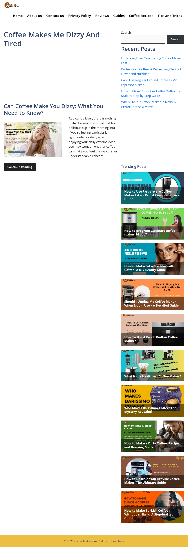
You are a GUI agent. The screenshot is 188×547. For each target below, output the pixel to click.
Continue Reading (19, 167)
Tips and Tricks (170, 15)
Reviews (102, 15)
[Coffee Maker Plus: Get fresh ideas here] (11, 5)
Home (18, 15)
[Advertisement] (61, 75)
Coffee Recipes (141, 15)
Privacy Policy (79, 15)
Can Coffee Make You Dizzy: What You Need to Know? (53, 109)
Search (126, 32)
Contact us (55, 15)
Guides (119, 15)
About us (34, 15)
